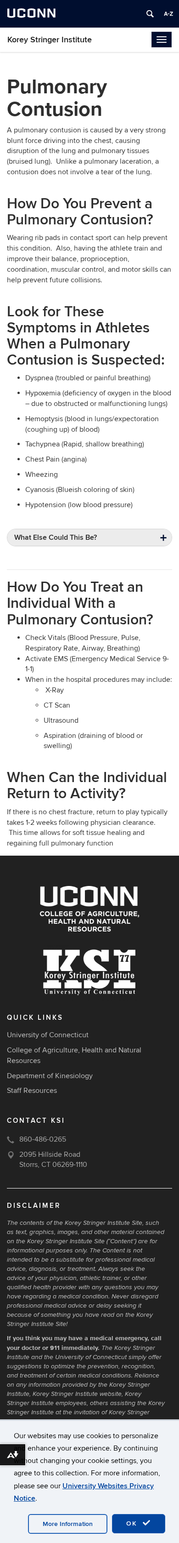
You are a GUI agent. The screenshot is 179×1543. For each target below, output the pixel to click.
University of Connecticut (48, 1035)
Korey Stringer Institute (49, 40)
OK (133, 1523)
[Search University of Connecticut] (150, 13)
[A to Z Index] (168, 13)
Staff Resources (32, 1090)
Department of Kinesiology (50, 1075)
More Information (68, 1524)
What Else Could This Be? (55, 537)
